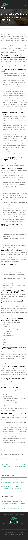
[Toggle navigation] (25, 6)
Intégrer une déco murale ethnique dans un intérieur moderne (20, 466)
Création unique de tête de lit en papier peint (11, 486)
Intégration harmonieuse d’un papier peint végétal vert (13, 491)
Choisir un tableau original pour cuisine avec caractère (13, 479)
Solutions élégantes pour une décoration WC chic (12, 505)
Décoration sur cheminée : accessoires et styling (11, 508)
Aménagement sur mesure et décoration (9, 28)
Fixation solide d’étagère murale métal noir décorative (13, 503)
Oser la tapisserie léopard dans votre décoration (12, 501)
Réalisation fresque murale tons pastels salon (11, 488)
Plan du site (14, 541)
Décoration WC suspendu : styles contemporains (6, 466)
